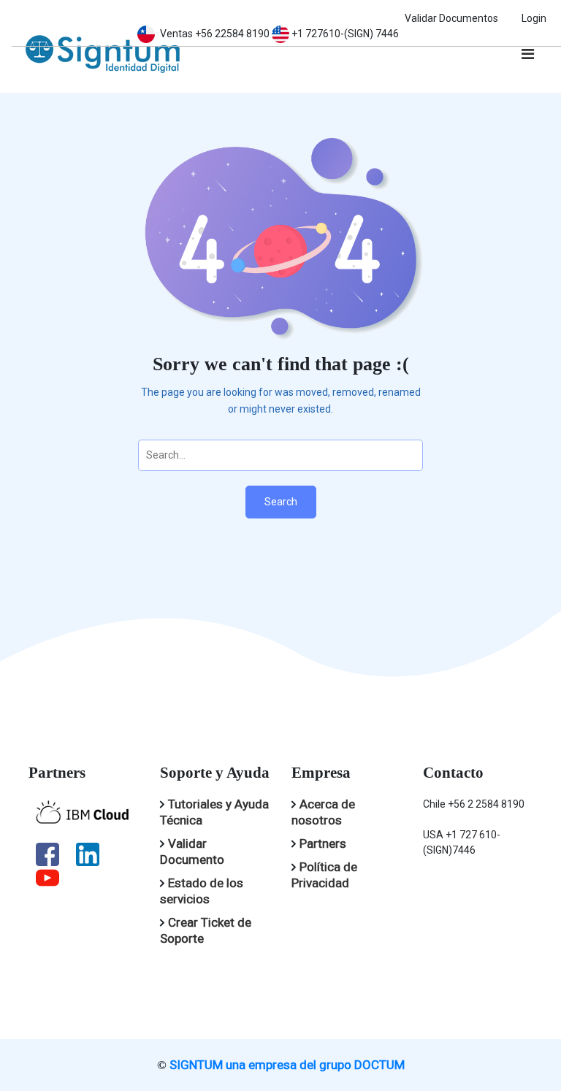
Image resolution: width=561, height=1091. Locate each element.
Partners (322, 843)
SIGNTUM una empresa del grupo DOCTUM (287, 1064)
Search (280, 502)
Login (534, 18)
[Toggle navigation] (527, 54)
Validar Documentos (451, 18)
